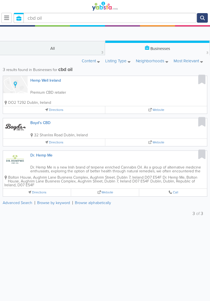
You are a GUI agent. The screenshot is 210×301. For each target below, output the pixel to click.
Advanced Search (17, 203)
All (77, 50)
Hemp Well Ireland (45, 80)
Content (89, 61)
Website (158, 110)
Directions (56, 110)
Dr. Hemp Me (41, 155)
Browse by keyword (53, 203)
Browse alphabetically (93, 203)
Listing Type (116, 61)
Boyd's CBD (40, 123)
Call (175, 192)
